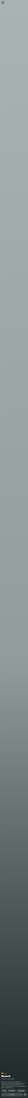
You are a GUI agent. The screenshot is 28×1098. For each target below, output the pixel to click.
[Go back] (2, 2)
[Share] (25, 1094)
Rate (13, 1094)
